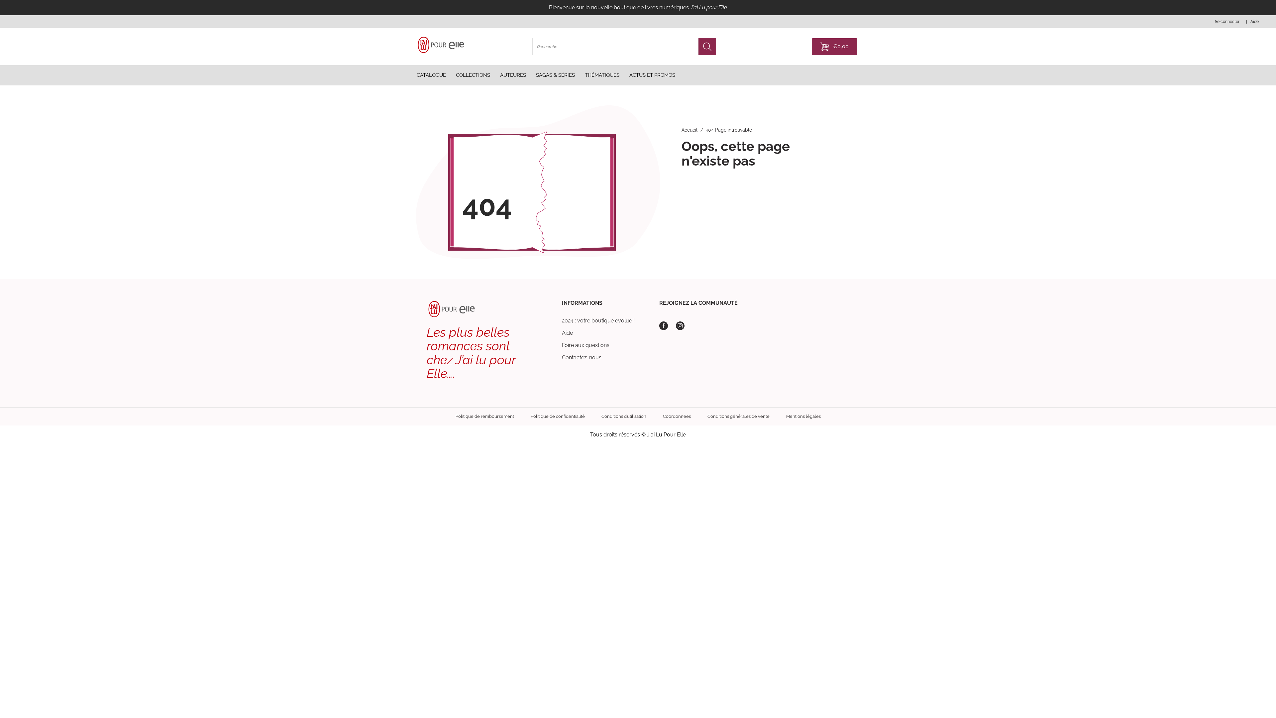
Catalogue (431, 75)
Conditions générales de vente (738, 416)
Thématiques (602, 75)
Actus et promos (652, 75)
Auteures (513, 75)
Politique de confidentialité (558, 416)
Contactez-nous (581, 357)
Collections (473, 75)
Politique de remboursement (485, 416)
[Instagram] (680, 325)
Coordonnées (677, 416)
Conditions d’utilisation (623, 416)
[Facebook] (663, 325)
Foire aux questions (585, 345)
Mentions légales (803, 416)
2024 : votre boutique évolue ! (598, 320)
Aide (567, 333)
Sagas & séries (555, 75)
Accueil (689, 130)
